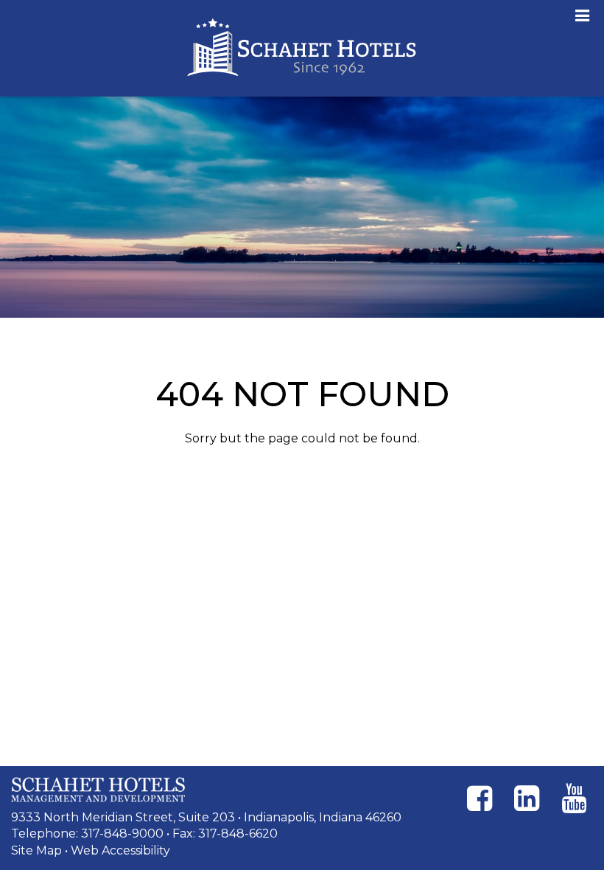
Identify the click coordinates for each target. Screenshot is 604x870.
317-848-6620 (238, 833)
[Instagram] (527, 798)
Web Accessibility (120, 850)
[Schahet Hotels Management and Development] (98, 789)
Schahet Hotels (302, 48)
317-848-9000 (122, 833)
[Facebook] (479, 798)
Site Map (36, 850)
